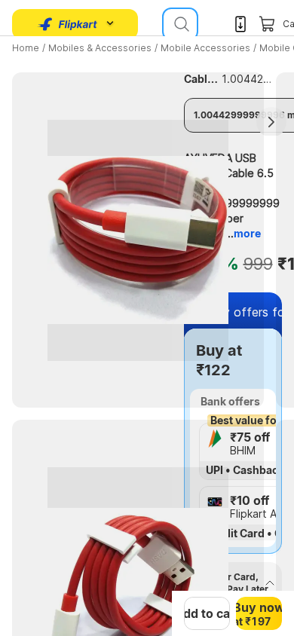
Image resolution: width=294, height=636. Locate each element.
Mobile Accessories (205, 48)
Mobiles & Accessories (100, 48)
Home (25, 48)
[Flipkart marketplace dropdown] (67, 24)
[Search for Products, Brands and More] (180, 24)
